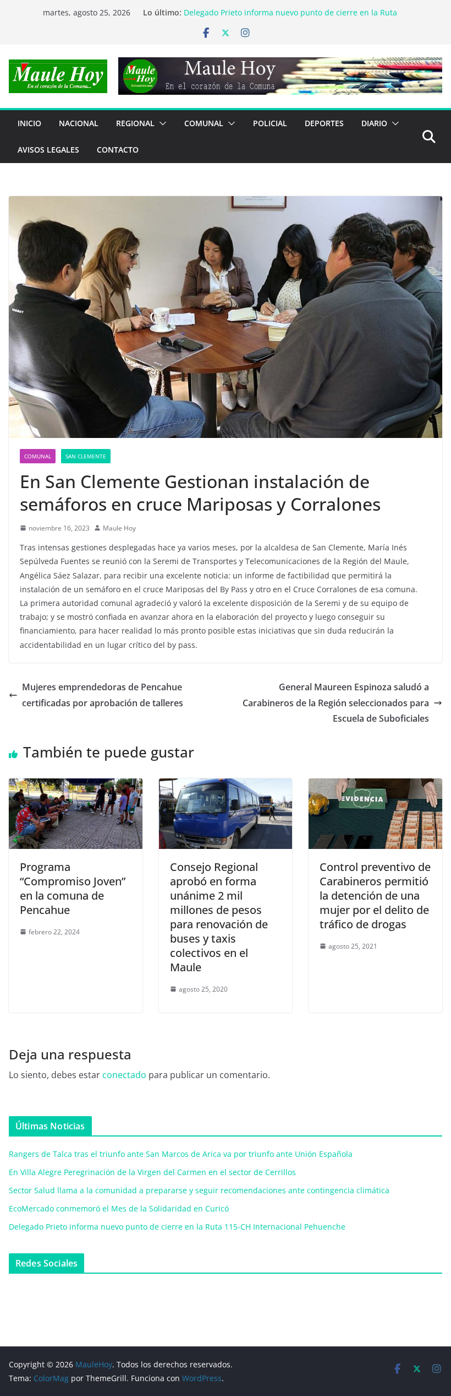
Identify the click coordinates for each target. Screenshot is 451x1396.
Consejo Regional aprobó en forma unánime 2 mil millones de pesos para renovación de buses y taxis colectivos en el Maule (219, 917)
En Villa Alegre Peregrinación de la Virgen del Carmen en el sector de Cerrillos (152, 1172)
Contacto (118, 149)
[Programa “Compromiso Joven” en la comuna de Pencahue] (75, 786)
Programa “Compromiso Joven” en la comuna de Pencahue (72, 888)
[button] (161, 123)
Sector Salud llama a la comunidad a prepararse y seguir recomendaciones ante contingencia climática (199, 1190)
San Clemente (85, 456)
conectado (124, 1075)
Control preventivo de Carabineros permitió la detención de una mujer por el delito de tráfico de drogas (375, 895)
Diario (374, 123)
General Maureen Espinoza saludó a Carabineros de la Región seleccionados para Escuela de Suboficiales (336, 703)
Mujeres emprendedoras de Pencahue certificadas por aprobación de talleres (102, 695)
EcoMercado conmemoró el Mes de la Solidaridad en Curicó (294, 10)
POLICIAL (270, 123)
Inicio (29, 123)
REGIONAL (135, 123)
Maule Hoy (119, 528)
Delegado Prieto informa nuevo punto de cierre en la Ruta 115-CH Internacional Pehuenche (177, 1226)
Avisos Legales (48, 149)
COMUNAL (203, 123)
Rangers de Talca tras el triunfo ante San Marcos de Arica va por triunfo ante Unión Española (181, 1154)
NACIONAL (78, 123)
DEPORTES (324, 123)
